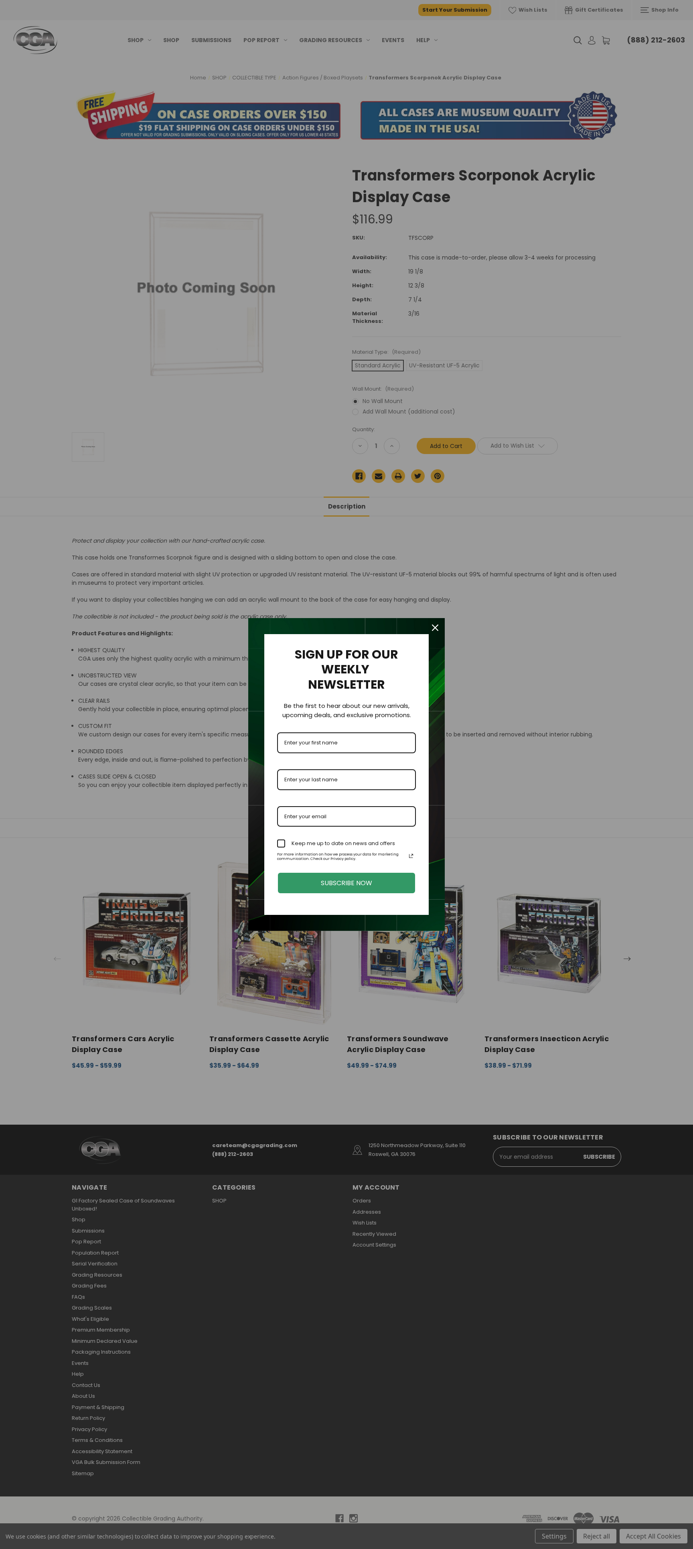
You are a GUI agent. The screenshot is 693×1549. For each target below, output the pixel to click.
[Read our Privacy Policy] (411, 856)
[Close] (435, 627)
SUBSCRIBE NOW (346, 883)
